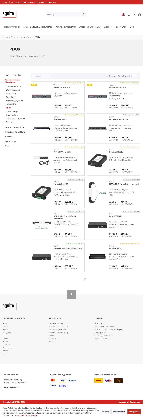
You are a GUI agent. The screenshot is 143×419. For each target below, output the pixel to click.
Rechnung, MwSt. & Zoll (103, 335)
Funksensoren (12, 93)
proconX (6, 341)
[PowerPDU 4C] (97, 257)
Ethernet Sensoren (14, 86)
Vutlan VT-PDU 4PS (62, 87)
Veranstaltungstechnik (14, 127)
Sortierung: (111, 76)
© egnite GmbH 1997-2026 (14, 402)
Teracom (6, 344)
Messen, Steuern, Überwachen (12, 81)
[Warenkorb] (139, 14)
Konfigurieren (134, 412)
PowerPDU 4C (115, 248)
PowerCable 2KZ (61, 184)
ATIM (5, 323)
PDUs (8, 108)
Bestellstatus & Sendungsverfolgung (108, 329)
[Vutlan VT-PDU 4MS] (97, 96)
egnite (17, 2)
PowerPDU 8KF (60, 120)
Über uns (98, 323)
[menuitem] (66, 14)
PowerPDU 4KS (115, 216)
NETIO (5, 338)
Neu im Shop (10, 141)
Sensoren (10, 122)
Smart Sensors (28, 2)
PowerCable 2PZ (116, 152)
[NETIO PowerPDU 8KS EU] (97, 128)
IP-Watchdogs (12, 111)
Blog (7, 146)
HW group (7, 332)
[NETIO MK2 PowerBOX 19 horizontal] (41, 224)
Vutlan (5, 350)
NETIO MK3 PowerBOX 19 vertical (124, 184)
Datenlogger (11, 97)
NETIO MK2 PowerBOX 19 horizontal (65, 217)
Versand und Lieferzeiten (104, 326)
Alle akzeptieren (119, 412)
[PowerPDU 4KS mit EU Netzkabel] (41, 257)
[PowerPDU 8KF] (41, 128)
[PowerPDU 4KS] (97, 224)
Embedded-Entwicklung (15, 132)
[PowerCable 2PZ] (97, 160)
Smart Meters (12, 115)
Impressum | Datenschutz (129, 402)
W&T (4, 353)
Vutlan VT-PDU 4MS (117, 87)
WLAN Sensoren (13, 90)
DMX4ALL (6, 326)
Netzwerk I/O (11, 104)
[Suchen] (83, 14)
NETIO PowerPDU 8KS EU (120, 120)
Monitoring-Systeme (14, 100)
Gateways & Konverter (15, 118)
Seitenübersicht (100, 338)
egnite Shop (8, 2)
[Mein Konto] (134, 14)
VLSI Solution (8, 347)
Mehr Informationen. (30, 415)
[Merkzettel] (128, 14)
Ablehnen (105, 412)
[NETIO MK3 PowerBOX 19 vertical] (97, 192)
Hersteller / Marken (13, 75)
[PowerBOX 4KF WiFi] (41, 160)
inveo (5, 335)
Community (51, 2)
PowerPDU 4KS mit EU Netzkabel (68, 248)
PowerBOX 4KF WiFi (62, 152)
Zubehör (8, 136)
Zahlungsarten (100, 332)
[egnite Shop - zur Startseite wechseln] (9, 14)
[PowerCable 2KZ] (41, 192)
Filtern (38, 76)
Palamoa (40, 2)
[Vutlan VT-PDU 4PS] (41, 96)
